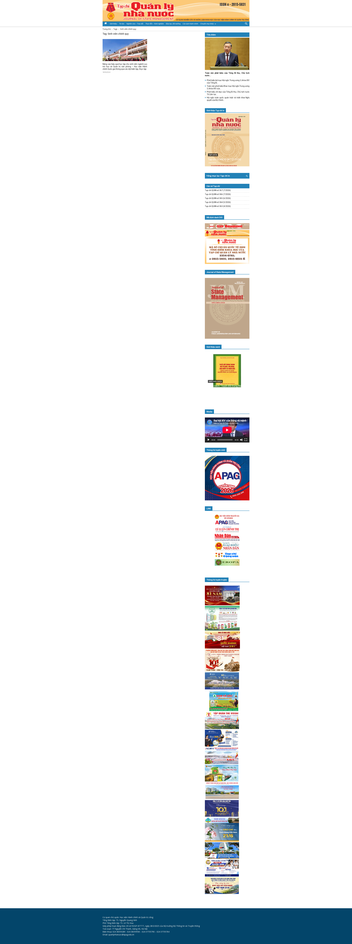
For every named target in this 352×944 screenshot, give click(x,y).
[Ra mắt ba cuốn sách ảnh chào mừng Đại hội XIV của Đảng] (227, 376)
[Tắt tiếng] (241, 439)
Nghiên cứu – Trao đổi (135, 24)
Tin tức (121, 24)
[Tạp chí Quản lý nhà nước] (176, 10)
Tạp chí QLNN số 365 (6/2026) (218, 198)
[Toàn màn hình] (245, 439)
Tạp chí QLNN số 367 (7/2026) (224, 159)
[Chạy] (208, 439)
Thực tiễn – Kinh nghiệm (154, 24)
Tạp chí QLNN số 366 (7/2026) (218, 194)
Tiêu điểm (211, 35)
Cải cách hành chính (190, 24)
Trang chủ (107, 29)
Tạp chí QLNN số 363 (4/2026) (218, 206)
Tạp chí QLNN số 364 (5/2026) (218, 202)
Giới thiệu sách (213, 347)
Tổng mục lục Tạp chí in (218, 175)
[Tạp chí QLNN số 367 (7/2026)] (227, 139)
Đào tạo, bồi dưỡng (173, 24)
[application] (227, 430)
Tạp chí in (213, 155)
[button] (246, 23)
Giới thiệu (113, 24)
